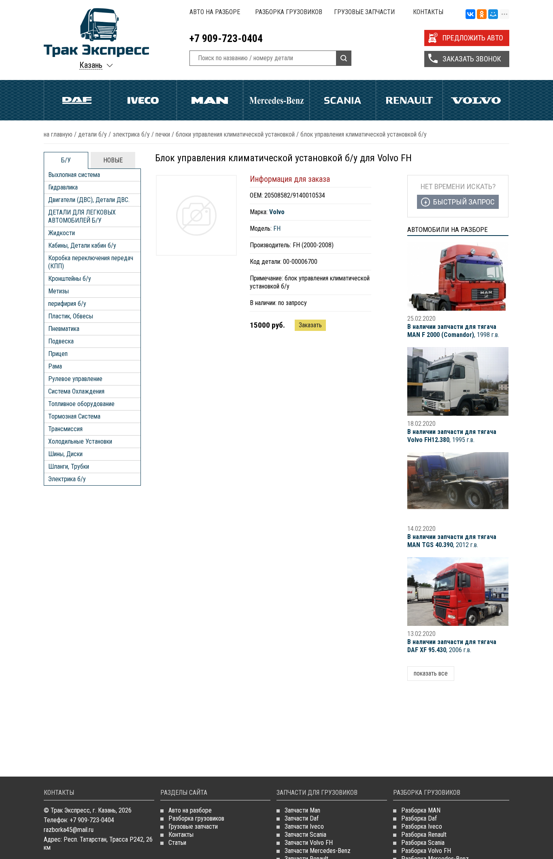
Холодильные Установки (80, 441)
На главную (58, 134)
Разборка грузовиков (288, 12)
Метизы (58, 291)
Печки (162, 134)
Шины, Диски (65, 454)
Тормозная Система (74, 416)
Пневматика (63, 329)
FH (277, 228)
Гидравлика (63, 187)
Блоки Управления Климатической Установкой (235, 134)
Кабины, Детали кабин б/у (82, 245)
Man (210, 100)
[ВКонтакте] (470, 14)
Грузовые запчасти (364, 12)
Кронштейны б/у (69, 278)
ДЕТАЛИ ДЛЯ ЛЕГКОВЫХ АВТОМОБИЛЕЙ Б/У (82, 216)
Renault (409, 100)
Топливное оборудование (81, 404)
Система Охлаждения (76, 391)
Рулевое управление (75, 379)
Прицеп (58, 354)
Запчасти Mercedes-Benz (318, 851)
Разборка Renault (424, 834)
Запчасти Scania (305, 834)
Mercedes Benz (276, 100)
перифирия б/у (67, 303)
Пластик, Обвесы (70, 316)
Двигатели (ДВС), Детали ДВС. (89, 200)
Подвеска (61, 341)
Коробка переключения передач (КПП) (90, 262)
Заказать (310, 325)
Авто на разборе (214, 12)
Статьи (177, 842)
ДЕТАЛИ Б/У (92, 134)
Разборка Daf (419, 818)
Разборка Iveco (421, 826)
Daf (77, 100)
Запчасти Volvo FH (309, 842)
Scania (343, 100)
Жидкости (61, 233)
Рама (55, 366)
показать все (431, 673)
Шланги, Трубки (68, 466)
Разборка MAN (420, 810)
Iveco (143, 100)
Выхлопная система (74, 175)
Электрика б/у (131, 134)
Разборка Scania (423, 842)
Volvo (476, 100)
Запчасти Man (302, 810)
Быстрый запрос (464, 201)
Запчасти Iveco (304, 826)
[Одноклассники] (482, 14)
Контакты (428, 12)
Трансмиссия (65, 429)
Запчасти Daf (302, 818)
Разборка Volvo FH (426, 851)
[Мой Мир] (493, 14)
